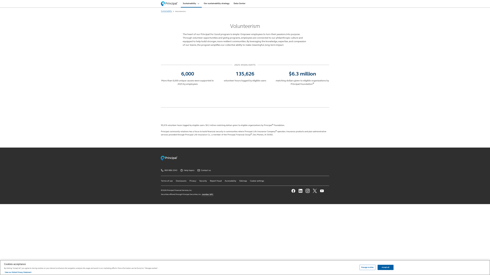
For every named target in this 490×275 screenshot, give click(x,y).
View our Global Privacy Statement (18, 272)
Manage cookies (367, 267)
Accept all (385, 267)
